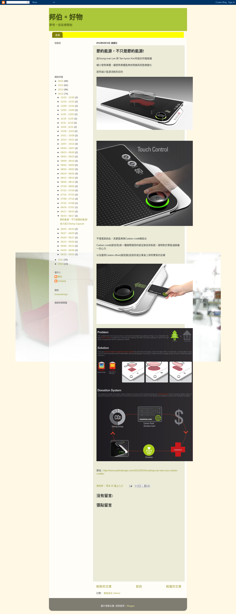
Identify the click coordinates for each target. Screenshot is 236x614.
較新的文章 (104, 586)
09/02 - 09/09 (68, 165)
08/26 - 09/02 (68, 169)
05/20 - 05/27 (68, 237)
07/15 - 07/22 (68, 194)
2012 (61, 94)
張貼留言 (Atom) (112, 593)
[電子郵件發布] (130, 486)
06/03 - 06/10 (68, 229)
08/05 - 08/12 (68, 182)
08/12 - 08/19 (68, 178)
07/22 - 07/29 (68, 190)
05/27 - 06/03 (68, 233)
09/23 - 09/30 (68, 152)
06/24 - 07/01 (68, 207)
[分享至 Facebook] (145, 486)
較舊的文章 (173, 586)
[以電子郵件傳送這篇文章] (136, 486)
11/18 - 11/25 (67, 118)
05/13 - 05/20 (68, 242)
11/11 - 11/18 (67, 123)
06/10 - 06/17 (68, 216)
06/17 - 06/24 (68, 211)
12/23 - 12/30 (68, 97)
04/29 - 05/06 (68, 250)
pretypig (62, 281)
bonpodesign (61, 294)
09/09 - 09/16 (68, 161)
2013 (61, 89)
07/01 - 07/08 (68, 203)
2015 (61, 81)
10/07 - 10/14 (68, 144)
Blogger (131, 606)
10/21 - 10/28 (68, 135)
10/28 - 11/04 (68, 131)
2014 (61, 85)
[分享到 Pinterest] (148, 486)
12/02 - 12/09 (68, 110)
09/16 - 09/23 (68, 156)
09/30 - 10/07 (68, 148)
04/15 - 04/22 (68, 254)
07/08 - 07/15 (68, 199)
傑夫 (60, 276)
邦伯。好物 (66, 17)
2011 (61, 260)
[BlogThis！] (139, 486)
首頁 (57, 35)
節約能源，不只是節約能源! (74, 219)
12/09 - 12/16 (68, 106)
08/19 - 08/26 (68, 173)
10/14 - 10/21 (68, 140)
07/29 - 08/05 (68, 186)
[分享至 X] (142, 486)
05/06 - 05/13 (68, 246)
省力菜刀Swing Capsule (72, 224)
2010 (61, 264)
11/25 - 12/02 (68, 114)
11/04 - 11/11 (67, 127)
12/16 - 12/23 (68, 101)
